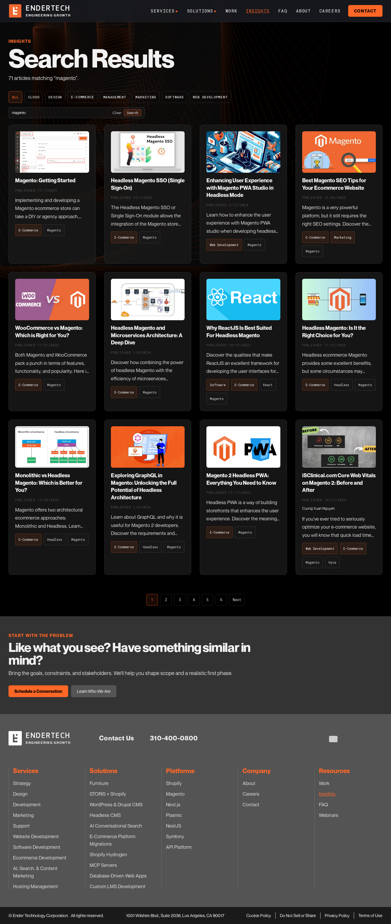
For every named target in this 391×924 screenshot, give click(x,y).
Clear (117, 113)
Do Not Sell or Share (298, 915)
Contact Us (116, 738)
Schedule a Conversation (38, 691)
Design (55, 97)
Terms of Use (370, 915)
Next (237, 599)
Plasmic (174, 815)
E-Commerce (82, 97)
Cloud (33, 97)
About (303, 11)
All (15, 97)
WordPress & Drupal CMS (116, 804)
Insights (258, 11)
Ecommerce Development (39, 857)
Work (232, 11)
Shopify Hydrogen (108, 854)
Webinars (328, 815)
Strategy (22, 783)
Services (164, 11)
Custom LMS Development (117, 886)
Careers (330, 11)
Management (115, 97)
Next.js (173, 804)
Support (21, 826)
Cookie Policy (258, 915)
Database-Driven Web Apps (118, 876)
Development (27, 804)
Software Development (36, 847)
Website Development (36, 836)
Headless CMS (105, 815)
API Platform (179, 847)
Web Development (210, 97)
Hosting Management (35, 886)
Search (132, 113)
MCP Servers (103, 865)
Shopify (174, 783)
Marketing (145, 97)
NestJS (173, 826)
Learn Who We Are (94, 691)
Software (174, 97)
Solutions (202, 11)
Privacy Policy (337, 915)
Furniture (99, 783)
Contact (365, 11)
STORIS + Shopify (108, 794)
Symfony (175, 836)
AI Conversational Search (116, 826)
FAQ (283, 11)
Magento (175, 794)
